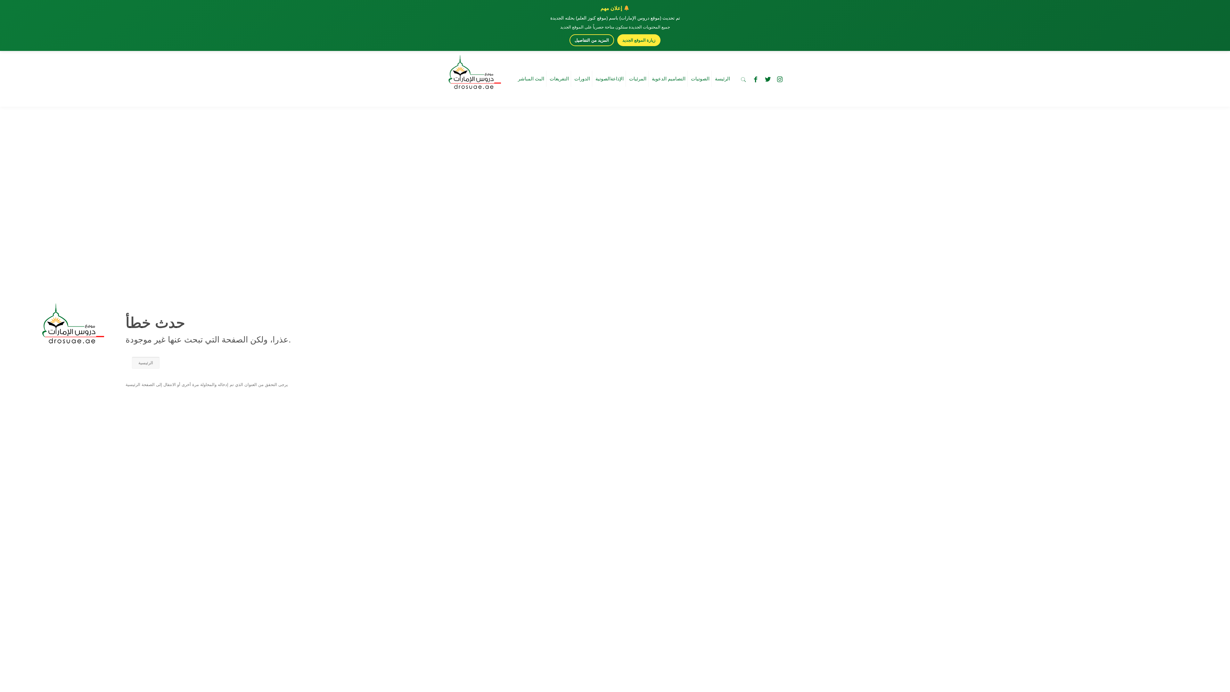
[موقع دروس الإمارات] (473, 70)
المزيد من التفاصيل (592, 40)
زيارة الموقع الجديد (638, 40)
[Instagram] (779, 79)
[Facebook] (755, 79)
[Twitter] (767, 79)
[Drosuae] (71, 340)
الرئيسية (145, 362)
